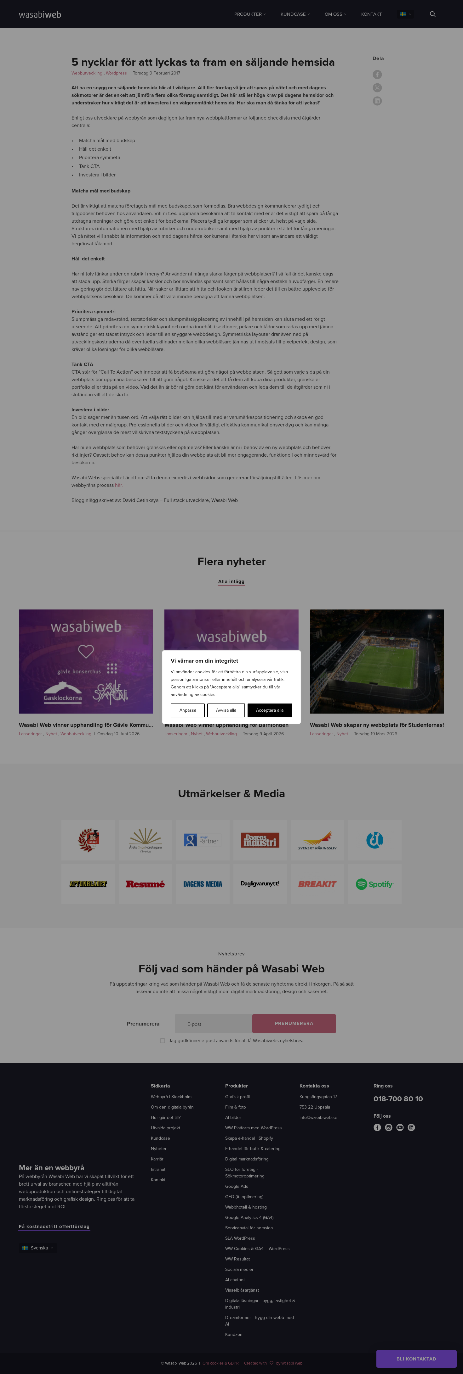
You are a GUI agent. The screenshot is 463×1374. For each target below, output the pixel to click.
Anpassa (188, 710)
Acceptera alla (269, 710)
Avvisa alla (226, 710)
